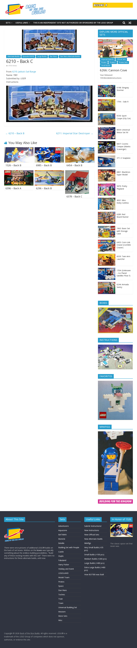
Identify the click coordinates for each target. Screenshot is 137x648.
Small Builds (105, 65)
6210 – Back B (14, 133)
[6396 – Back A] (19, 171)
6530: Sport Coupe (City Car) (124, 117)
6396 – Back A (13, 188)
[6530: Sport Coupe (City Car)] (106, 114)
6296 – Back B (44, 188)
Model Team (63, 577)
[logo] (14, 525)
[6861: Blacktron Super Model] (106, 171)
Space (61, 586)
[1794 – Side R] (106, 100)
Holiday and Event (66, 569)
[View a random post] (130, 23)
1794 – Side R (122, 101)
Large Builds (42, 56)
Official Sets (121, 59)
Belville (61, 543)
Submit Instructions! (92, 526)
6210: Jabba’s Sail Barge (24, 71)
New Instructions (91, 530)
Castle (61, 551)
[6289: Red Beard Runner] (106, 213)
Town (60, 603)
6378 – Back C (74, 196)
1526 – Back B (13, 165)
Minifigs (87, 543)
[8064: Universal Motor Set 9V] (106, 128)
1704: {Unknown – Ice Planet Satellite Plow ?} (124, 273)
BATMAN (62, 534)
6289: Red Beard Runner (123, 215)
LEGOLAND (63, 573)
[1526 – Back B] (19, 148)
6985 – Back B (44, 165)
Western (62, 611)
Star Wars (53, 56)
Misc (60, 620)
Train (60, 599)
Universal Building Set (67, 607)
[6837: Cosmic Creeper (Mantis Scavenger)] (106, 142)
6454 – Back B (74, 165)
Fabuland (62, 560)
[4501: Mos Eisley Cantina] (106, 199)
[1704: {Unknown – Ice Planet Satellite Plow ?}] (106, 269)
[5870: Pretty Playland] (106, 185)
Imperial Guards (107, 59)
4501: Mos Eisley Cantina (123, 201)
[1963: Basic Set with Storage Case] (106, 227)
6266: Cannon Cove (113, 70)
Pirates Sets (123, 62)
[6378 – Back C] (77, 171)
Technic (61, 594)
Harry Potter (63, 564)
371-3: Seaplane (123, 158)
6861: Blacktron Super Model (123, 173)
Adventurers (63, 526)
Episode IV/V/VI (28, 56)
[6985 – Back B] (49, 148)
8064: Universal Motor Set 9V (123, 131)
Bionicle (61, 539)
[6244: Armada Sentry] (106, 283)
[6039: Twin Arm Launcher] (106, 255)
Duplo (61, 556)
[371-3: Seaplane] (106, 157)
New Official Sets (91, 534)
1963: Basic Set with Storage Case (123, 231)
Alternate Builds (13, 56)
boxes (39, 550)
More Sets (62, 616)
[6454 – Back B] (80, 148)
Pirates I (113, 62)
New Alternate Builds (93, 539)
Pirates (103, 62)
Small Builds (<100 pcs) (94, 554)
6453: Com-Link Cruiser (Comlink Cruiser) (124, 245)
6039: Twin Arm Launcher (123, 257)
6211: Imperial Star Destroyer (74, 133)
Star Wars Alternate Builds (70, 56)
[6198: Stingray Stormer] (106, 86)
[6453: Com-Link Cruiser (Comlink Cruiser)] (106, 241)
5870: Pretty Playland (122, 187)
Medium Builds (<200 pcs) (95, 559)
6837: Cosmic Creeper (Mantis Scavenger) (123, 146)
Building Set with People (68, 547)
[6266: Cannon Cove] (115, 40)
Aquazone (62, 530)
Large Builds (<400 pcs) (94, 563)
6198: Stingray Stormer (123, 89)
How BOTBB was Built (94, 574)
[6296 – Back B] (49, 171)
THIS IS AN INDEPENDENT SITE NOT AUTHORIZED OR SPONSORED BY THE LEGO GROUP (73, 22)
